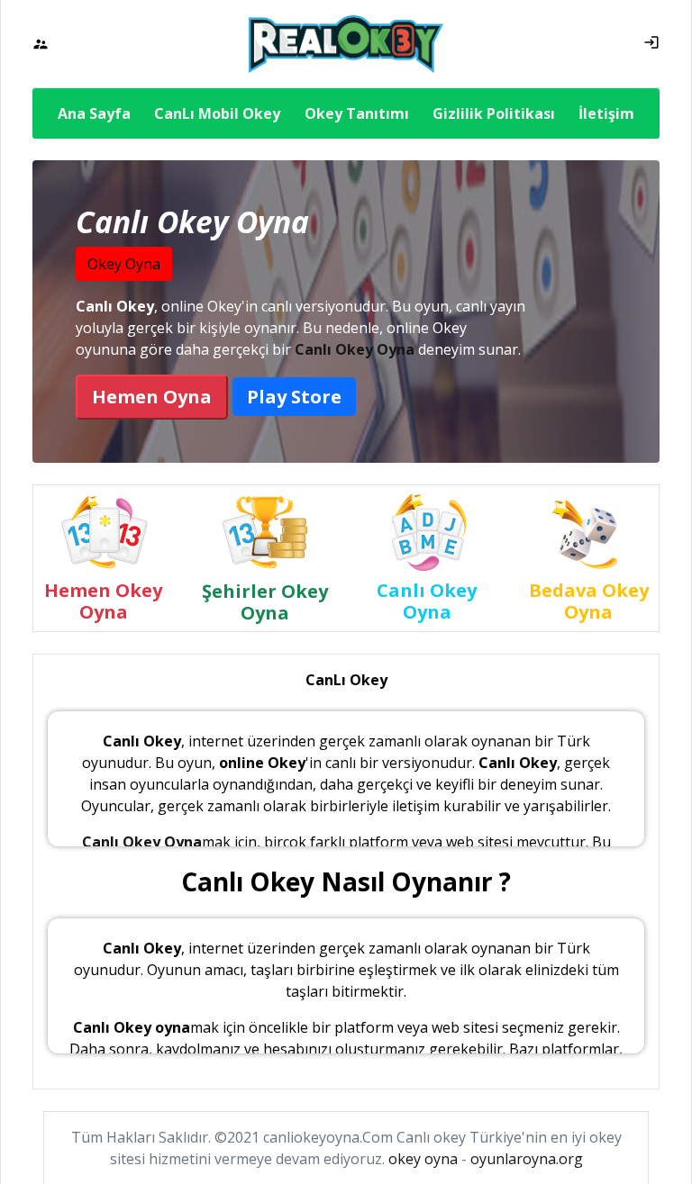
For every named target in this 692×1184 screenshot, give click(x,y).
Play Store (294, 396)
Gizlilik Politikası (493, 113)
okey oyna (423, 1159)
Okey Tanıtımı (357, 113)
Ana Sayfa (94, 113)
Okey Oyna (123, 264)
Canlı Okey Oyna (354, 349)
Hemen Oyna (152, 396)
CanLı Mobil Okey (217, 113)
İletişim (606, 113)
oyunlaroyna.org (526, 1159)
